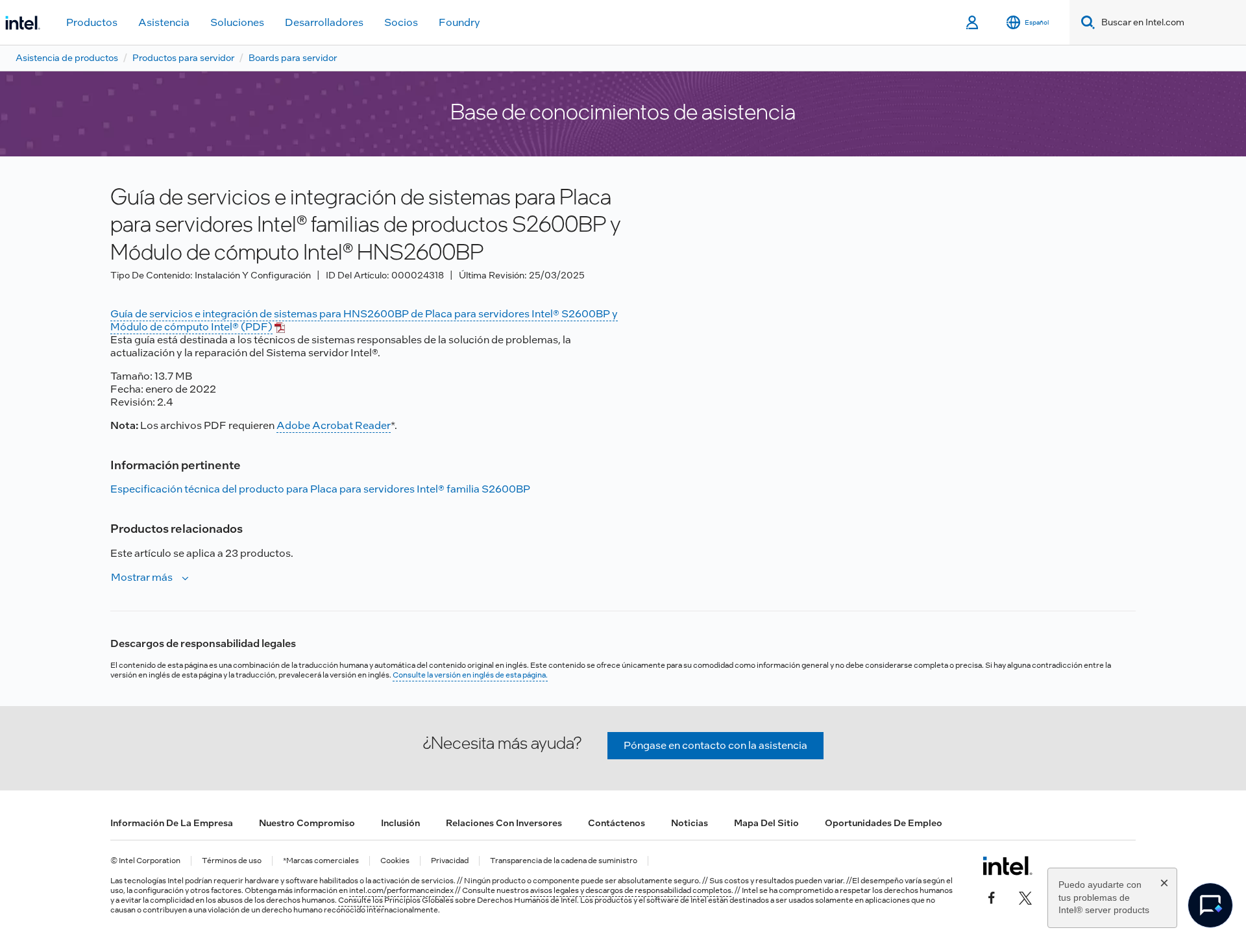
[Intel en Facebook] (992, 896)
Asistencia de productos (67, 58)
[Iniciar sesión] (973, 22)
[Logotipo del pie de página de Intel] (1007, 865)
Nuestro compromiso (307, 823)
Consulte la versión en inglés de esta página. (470, 675)
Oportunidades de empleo (883, 823)
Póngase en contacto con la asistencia (715, 745)
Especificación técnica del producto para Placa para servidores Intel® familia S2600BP (320, 489)
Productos (91, 22)
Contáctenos (616, 823)
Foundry (459, 22)
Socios (401, 22)
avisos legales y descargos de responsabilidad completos (630, 890)
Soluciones (237, 22)
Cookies (394, 861)
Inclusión (400, 823)
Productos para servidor (183, 58)
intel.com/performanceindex (401, 890)
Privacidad (450, 861)
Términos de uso (232, 861)
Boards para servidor (293, 58)
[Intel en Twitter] (1025, 896)
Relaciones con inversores (504, 823)
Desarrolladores (324, 22)
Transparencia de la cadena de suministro (563, 861)
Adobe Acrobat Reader (333, 425)
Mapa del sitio (766, 823)
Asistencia (163, 22)
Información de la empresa (171, 823)
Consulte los (361, 900)
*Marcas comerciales (321, 861)
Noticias (689, 823)
